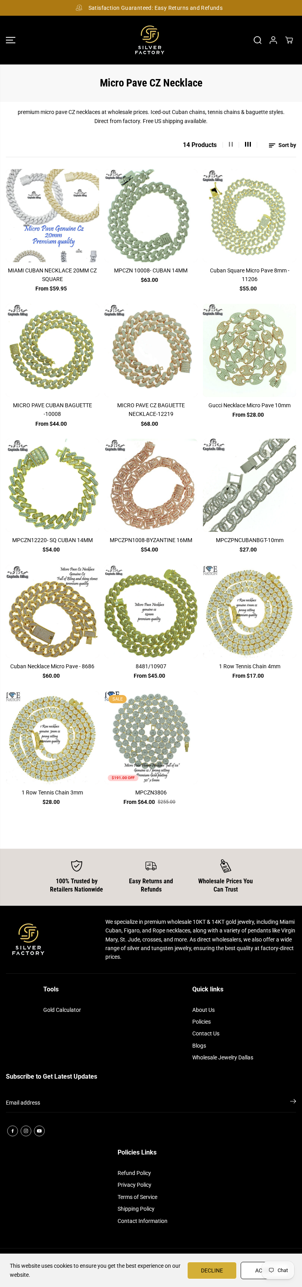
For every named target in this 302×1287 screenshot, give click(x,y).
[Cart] (289, 40)
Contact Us (205, 1033)
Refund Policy (134, 1173)
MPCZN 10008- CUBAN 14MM (151, 270)
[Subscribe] (293, 1102)
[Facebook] (12, 1131)
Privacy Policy (134, 1185)
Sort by (286, 145)
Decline (212, 1270)
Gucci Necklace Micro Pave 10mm (249, 405)
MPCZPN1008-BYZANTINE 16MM (151, 540)
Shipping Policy (136, 1209)
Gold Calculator (62, 1010)
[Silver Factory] (149, 40)
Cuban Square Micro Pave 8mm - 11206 (249, 274)
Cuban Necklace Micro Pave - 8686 (52, 666)
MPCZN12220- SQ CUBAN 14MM (52, 540)
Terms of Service (137, 1197)
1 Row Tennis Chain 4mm (249, 666)
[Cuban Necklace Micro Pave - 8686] (52, 611)
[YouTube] (39, 1131)
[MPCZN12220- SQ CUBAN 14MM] (52, 485)
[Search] (257, 40)
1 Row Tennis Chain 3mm (52, 792)
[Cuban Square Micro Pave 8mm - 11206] (249, 215)
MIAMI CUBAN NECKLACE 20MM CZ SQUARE (52, 274)
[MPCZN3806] (151, 737)
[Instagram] (26, 1131)
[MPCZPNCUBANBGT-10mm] (249, 485)
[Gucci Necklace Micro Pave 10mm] (249, 350)
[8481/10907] (151, 611)
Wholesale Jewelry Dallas (222, 1057)
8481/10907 (151, 666)
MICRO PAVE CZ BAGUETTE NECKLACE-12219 (151, 409)
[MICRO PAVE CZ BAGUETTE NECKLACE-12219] (151, 350)
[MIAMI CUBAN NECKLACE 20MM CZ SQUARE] (52, 215)
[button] (10, 40)
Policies (201, 1022)
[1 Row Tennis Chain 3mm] (52, 737)
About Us (203, 1010)
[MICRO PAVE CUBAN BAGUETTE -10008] (52, 350)
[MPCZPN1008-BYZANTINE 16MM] (151, 485)
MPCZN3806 (151, 792)
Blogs (199, 1045)
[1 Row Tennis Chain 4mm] (249, 611)
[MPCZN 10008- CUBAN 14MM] (151, 215)
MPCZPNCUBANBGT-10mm (250, 540)
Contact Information (143, 1221)
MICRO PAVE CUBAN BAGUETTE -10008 (52, 409)
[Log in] (273, 40)
